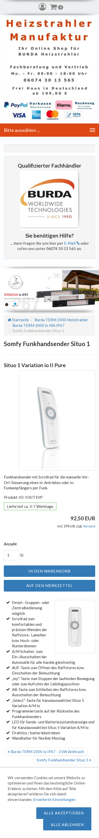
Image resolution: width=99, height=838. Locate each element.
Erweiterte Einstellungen (54, 799)
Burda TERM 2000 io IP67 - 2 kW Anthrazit (47, 751)
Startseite (20, 319)
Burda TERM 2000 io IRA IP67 (38, 325)
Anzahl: (10, 544)
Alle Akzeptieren (64, 813)
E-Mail (70, 243)
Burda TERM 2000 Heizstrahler (61, 319)
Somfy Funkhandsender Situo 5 (63, 760)
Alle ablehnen (67, 824)
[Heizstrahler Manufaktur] (49, 69)
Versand (89, 526)
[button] (42, 6)
